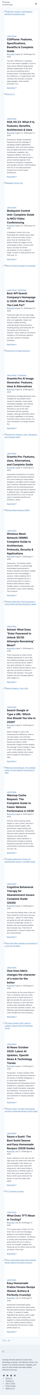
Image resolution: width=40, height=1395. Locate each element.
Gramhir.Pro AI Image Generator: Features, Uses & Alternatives (20, 382)
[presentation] (21, 21)
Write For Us (10, 1388)
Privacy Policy (11, 1386)
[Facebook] (3, 1375)
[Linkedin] (14, 1375)
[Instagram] (11, 1375)
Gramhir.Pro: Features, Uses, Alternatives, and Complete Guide (21, 460)
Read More (12, 88)
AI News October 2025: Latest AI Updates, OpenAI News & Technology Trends (19, 1055)
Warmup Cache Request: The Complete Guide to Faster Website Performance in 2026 (20, 803)
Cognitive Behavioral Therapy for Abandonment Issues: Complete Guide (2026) (21, 894)
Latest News (11, 36)
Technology (22, 290)
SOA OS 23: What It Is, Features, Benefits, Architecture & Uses (21, 125)
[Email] (7, 1375)
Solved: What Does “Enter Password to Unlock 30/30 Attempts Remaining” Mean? (20, 637)
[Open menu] (36, 3)
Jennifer (12, 54)
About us (9, 1378)
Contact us (10, 1381)
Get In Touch (10, 1383)
